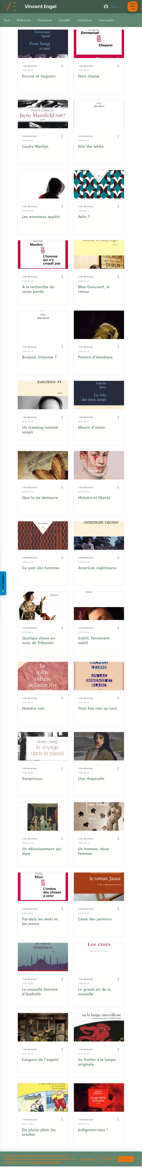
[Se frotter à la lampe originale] (99, 1027)
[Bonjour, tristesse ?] (43, 325)
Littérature (84, 20)
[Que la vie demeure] (43, 465)
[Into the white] (99, 114)
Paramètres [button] (87, 1159)
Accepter (126, 1159)
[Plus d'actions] (63, 66)
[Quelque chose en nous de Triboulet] (43, 606)
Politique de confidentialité (46, 1162)
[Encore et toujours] (43, 44)
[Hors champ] (99, 44)
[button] (132, 6)
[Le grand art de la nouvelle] (99, 957)
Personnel (45, 20)
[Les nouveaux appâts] (43, 184)
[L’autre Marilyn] (43, 114)
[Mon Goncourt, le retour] (99, 254)
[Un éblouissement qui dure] (43, 816)
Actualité (64, 20)
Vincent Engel (40, 6)
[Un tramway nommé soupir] (43, 395)
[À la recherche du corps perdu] (43, 254)
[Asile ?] (99, 184)
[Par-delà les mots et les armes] (43, 887)
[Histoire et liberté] (99, 465)
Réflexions (24, 20)
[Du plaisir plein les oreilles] (43, 1097)
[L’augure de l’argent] (43, 1027)
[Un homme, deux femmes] (99, 816)
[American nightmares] (99, 535)
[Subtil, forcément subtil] (99, 606)
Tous (6, 20)
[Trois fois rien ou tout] (99, 676)
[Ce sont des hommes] (43, 535)
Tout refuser (106, 1159)
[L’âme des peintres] (99, 887)
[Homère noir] (43, 676)
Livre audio (106, 20)
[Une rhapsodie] (99, 746)
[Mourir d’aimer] (99, 395)
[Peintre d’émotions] (99, 325)
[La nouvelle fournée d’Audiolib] (43, 957)
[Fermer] (138, 1159)
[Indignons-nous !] (99, 1097)
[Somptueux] (43, 746)
